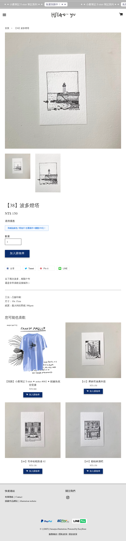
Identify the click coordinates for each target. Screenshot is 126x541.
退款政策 (73, 534)
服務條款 (53, 534)
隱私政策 (63, 534)
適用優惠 (10, 221)
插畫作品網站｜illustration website (20, 501)
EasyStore (82, 529)
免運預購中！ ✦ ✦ (49, 4)
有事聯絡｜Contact (13, 497)
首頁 (7, 28)
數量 (7, 236)
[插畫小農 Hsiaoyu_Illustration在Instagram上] (67, 499)
